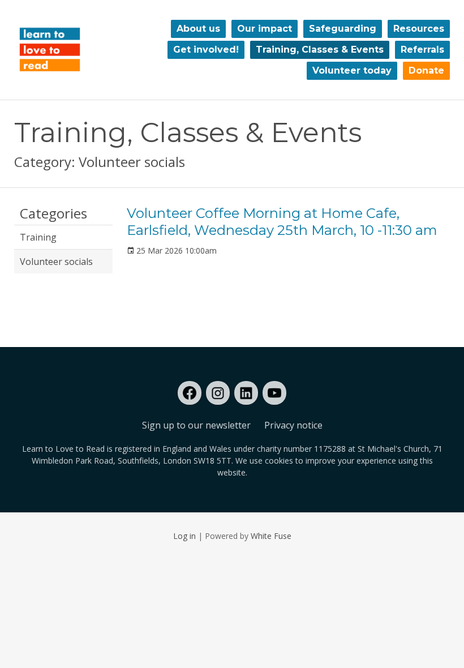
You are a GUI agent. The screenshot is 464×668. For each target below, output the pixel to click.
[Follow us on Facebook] (189, 393)
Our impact (264, 28)
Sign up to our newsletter (196, 425)
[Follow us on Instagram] (218, 393)
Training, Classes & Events (320, 49)
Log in (184, 535)
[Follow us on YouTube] (274, 393)
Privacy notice (293, 425)
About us (198, 28)
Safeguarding (342, 28)
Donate (426, 70)
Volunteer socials (56, 261)
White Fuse (271, 535)
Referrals (422, 49)
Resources (418, 28)
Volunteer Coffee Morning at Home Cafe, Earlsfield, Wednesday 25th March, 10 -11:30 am (282, 221)
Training (38, 237)
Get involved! (206, 49)
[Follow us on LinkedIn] (246, 393)
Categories (53, 213)
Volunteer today (352, 70)
